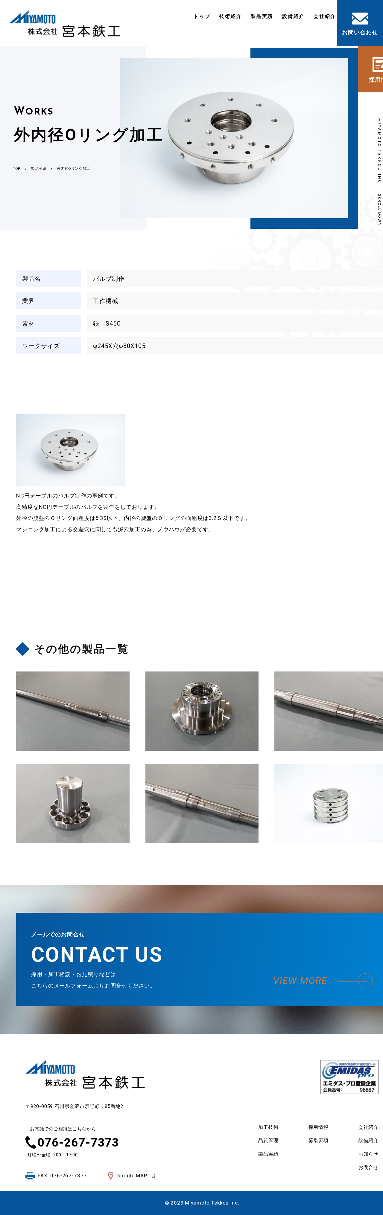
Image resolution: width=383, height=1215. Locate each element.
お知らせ (368, 1154)
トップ (202, 16)
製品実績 (262, 16)
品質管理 (268, 1140)
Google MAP (131, 1176)
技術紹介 (230, 16)
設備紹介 (293, 16)
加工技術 (268, 1127)
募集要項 (318, 1140)
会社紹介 (325, 16)
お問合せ (368, 1167)
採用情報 (318, 1127)
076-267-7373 (78, 1143)
